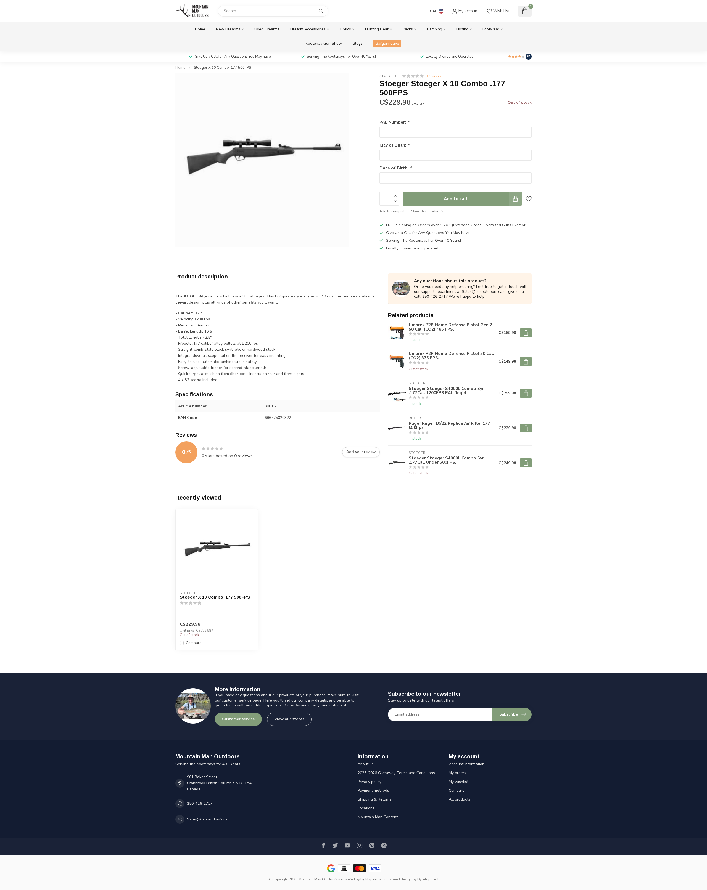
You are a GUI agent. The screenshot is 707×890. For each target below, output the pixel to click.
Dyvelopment (428, 879)
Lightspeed (369, 879)
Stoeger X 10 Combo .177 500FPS (222, 67)
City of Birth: (394, 145)
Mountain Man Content (378, 817)
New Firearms (228, 29)
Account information (466, 764)
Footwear (490, 29)
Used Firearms (266, 29)
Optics (345, 29)
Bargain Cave (387, 43)
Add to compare (392, 211)
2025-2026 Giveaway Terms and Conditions (396, 772)
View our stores (289, 719)
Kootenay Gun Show (324, 43)
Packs (408, 29)
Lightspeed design (397, 879)
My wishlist (458, 781)
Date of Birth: (395, 168)
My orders (457, 772)
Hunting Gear (377, 29)
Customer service (238, 719)
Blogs (358, 43)
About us (366, 764)
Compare (194, 643)
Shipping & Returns (375, 799)
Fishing (462, 29)
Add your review (361, 452)
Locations (366, 808)
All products (459, 799)
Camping (434, 29)
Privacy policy (369, 781)
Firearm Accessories (308, 29)
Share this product (426, 211)
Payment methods (373, 790)
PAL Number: (394, 122)
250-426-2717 (199, 803)
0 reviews (433, 76)
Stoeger (387, 76)
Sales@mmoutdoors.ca (207, 819)
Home (200, 29)
